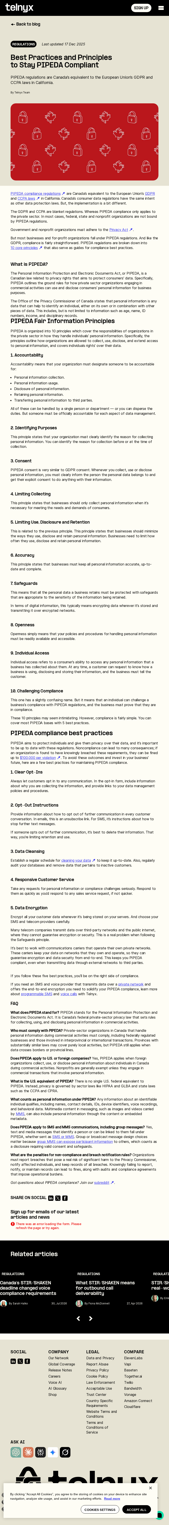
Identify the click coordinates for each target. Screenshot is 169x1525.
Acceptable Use (99, 1388)
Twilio (128, 1382)
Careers (54, 1376)
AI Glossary (57, 1388)
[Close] (150, 1488)
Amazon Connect (138, 1401)
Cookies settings (99, 1510)
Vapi (127, 1364)
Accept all (136, 1510)
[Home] (19, 8)
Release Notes (60, 1370)
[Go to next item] (90, 1318)
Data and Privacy (100, 1358)
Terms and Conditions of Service (97, 1427)
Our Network (58, 1358)
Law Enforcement (100, 1382)
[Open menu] (161, 8)
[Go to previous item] (78, 1318)
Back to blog (28, 24)
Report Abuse (97, 1364)
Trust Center (96, 1394)
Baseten (131, 1370)
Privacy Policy (97, 1370)
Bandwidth (133, 1388)
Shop (52, 1394)
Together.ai (133, 1376)
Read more (112, 1498)
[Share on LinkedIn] (50, 1198)
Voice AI (55, 1382)
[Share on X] (58, 1198)
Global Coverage (61, 1364)
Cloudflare (132, 1406)
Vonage (130, 1394)
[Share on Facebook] (65, 1198)
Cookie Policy (97, 1376)
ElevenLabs (133, 1358)
